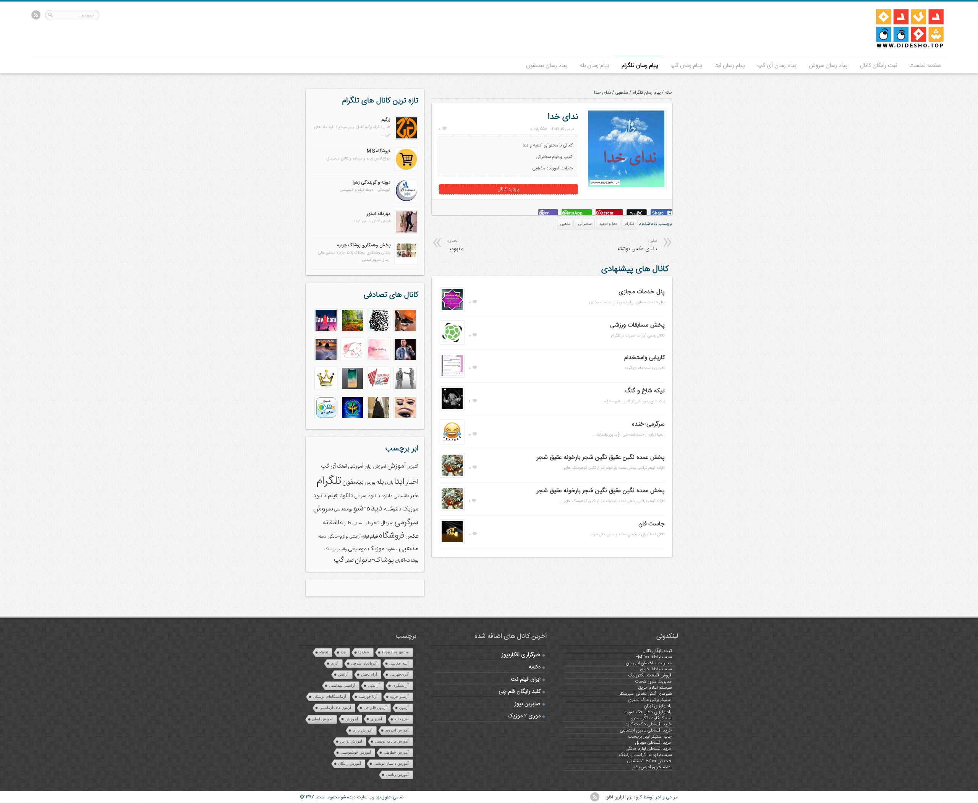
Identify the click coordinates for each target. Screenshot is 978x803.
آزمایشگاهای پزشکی (329, 696)
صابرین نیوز (528, 704)
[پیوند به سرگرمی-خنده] (452, 443)
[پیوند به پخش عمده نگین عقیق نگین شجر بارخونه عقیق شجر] (452, 476)
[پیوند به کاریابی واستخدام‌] (452, 376)
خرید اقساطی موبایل (653, 742)
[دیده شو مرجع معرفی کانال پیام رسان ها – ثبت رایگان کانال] (903, 46)
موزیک (376, 549)
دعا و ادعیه (608, 224)
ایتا (399, 482)
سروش (323, 509)
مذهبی (621, 92)
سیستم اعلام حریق (655, 687)
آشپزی (412, 466)
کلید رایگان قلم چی (520, 691)
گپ (339, 560)
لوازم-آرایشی (359, 536)
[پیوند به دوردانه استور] (406, 232)
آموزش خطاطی (396, 752)
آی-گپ (328, 466)
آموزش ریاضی (397, 774)
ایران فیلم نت (526, 679)
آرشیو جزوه (399, 696)
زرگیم (386, 120)
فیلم (374, 536)
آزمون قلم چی (375, 707)
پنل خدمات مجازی (642, 292)
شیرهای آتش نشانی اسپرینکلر (645, 693)
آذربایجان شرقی (364, 663)
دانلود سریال (367, 496)
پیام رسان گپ (686, 65)
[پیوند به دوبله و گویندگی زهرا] (406, 201)
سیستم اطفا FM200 (653, 657)
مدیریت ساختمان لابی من (649, 663)
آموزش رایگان (349, 763)
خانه (668, 92)
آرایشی (374, 685)
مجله (322, 536)
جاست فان (651, 524)
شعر (375, 523)
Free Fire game (395, 652)
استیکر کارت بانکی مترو (651, 718)
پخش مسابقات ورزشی (637, 325)
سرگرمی (406, 522)
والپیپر (342, 549)
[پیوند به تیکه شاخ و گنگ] (452, 409)
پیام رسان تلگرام (640, 65)
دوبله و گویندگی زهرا (371, 182)
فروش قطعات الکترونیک (650, 675)
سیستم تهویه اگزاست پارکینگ (645, 755)
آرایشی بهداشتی (342, 685)
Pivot (323, 652)
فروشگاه (391, 536)
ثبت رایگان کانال (878, 65)
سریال (387, 523)
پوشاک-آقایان (406, 560)
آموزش (396, 466)
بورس (370, 483)
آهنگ (342, 466)
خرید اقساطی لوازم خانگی (648, 749)
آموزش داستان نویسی (391, 763)
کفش (349, 560)
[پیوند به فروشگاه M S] (406, 169)
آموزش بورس (351, 741)
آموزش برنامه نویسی (392, 741)
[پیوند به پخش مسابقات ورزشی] (452, 343)
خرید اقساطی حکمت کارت (648, 724)
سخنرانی (584, 224)
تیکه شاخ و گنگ (645, 391)
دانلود (386, 496)
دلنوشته (392, 509)
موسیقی (357, 549)
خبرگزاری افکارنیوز (521, 655)
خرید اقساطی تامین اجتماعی (646, 730)
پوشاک (330, 549)
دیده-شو (368, 508)
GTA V (363, 652)
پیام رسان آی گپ (777, 65)
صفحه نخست (925, 65)
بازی (389, 483)
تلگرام (629, 224)
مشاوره (391, 549)
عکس (411, 536)
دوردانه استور (378, 214)
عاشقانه (333, 522)
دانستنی (401, 496)
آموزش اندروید (397, 730)
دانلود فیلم (340, 496)
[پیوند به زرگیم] (406, 138)
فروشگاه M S (378, 151)
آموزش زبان (375, 467)
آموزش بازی (362, 730)
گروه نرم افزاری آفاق (624, 797)
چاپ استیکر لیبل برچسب (650, 736)
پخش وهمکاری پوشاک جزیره (363, 245)
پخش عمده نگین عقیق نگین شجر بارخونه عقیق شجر (601, 457)
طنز (347, 523)
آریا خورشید (368, 696)
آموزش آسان (322, 719)
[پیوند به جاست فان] (452, 542)
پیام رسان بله (594, 65)
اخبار (412, 482)
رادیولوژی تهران (658, 706)
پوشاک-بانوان (374, 560)
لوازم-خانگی (337, 536)
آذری (334, 663)
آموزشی (355, 466)
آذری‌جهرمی (399, 674)
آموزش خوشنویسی (355, 752)
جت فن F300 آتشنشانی (649, 761)
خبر (414, 496)
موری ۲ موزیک (524, 716)
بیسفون (353, 482)
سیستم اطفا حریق (656, 669)
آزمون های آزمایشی (335, 707)
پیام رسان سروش (828, 65)
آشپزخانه (402, 719)
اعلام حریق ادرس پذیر (652, 767)
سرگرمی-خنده (648, 424)
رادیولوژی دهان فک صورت (647, 712)
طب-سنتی (361, 523)
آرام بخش (369, 674)
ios (343, 652)
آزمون (404, 707)
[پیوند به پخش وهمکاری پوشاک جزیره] (406, 263)
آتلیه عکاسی (399, 663)
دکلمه (535, 667)
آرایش (343, 674)
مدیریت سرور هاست (653, 681)
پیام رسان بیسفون (547, 65)
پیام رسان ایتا (729, 65)
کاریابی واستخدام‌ (644, 358)
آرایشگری (400, 685)
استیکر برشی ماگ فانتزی (650, 700)
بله (380, 482)
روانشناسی (343, 509)
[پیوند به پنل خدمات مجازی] (452, 310)
